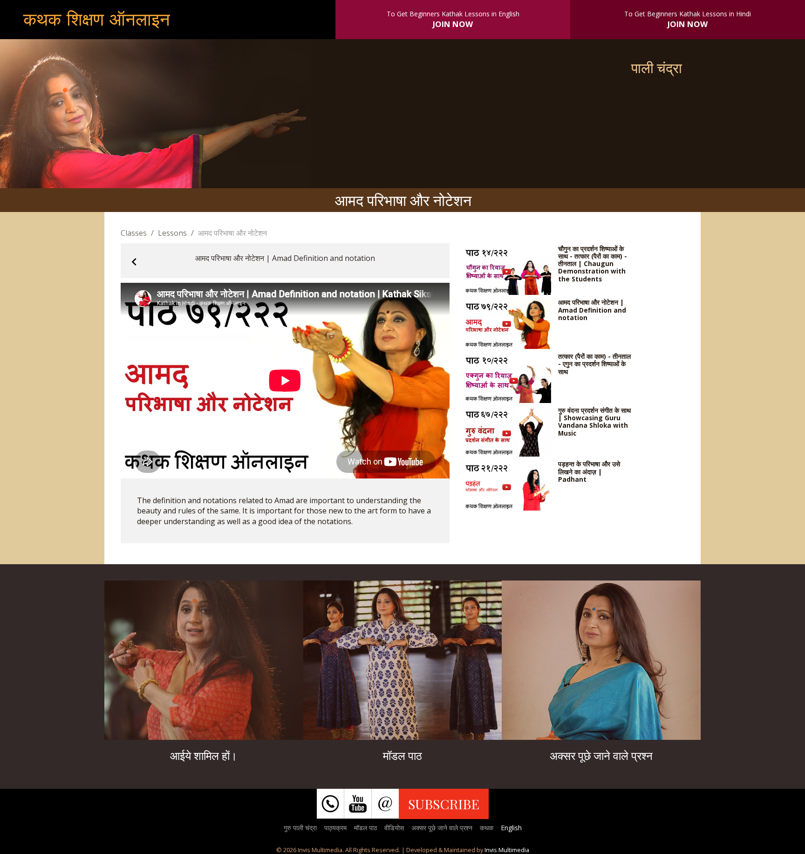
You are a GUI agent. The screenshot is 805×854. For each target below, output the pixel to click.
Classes (134, 233)
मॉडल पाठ (365, 827)
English (511, 827)
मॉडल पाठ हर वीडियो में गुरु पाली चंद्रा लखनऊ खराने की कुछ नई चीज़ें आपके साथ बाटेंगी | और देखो (402, 665)
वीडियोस (394, 827)
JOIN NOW (453, 24)
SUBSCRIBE (443, 804)
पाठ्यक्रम (335, 827)
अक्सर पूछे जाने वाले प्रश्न (441, 827)
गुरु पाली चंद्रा (300, 827)
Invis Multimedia (506, 850)
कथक (486, 827)
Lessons (172, 233)
